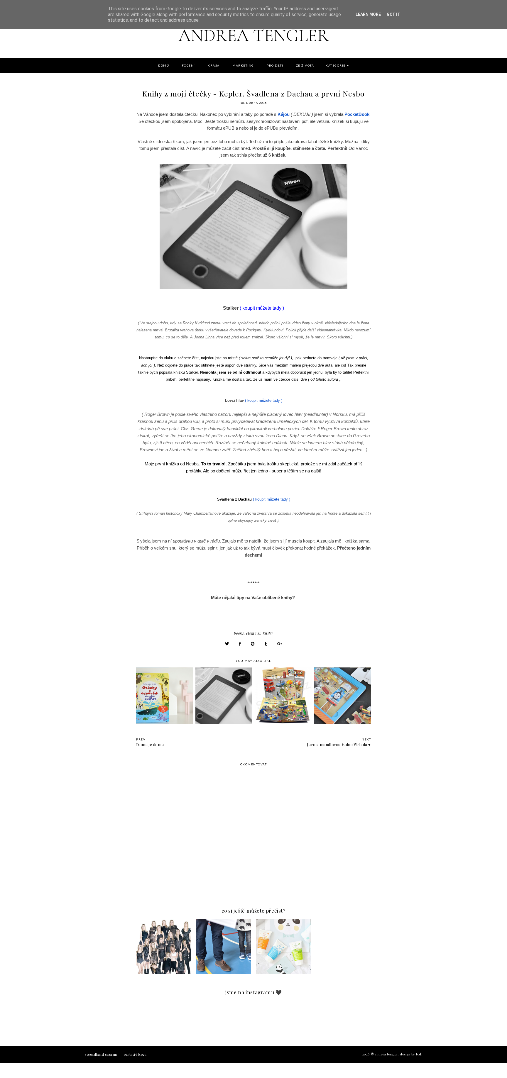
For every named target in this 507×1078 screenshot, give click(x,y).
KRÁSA (214, 65)
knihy (268, 632)
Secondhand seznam (101, 1054)
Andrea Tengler (253, 35)
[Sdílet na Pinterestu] (253, 643)
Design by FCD (410, 1054)
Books (239, 632)
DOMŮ (163, 65)
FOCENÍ (188, 65)
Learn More (368, 14)
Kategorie (336, 65)
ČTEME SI (253, 632)
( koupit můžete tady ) (263, 400)
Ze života (305, 65)
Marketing (243, 65)
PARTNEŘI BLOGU (135, 1054)
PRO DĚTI (275, 65)
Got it (393, 14)
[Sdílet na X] (227, 643)
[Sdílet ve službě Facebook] (240, 643)
